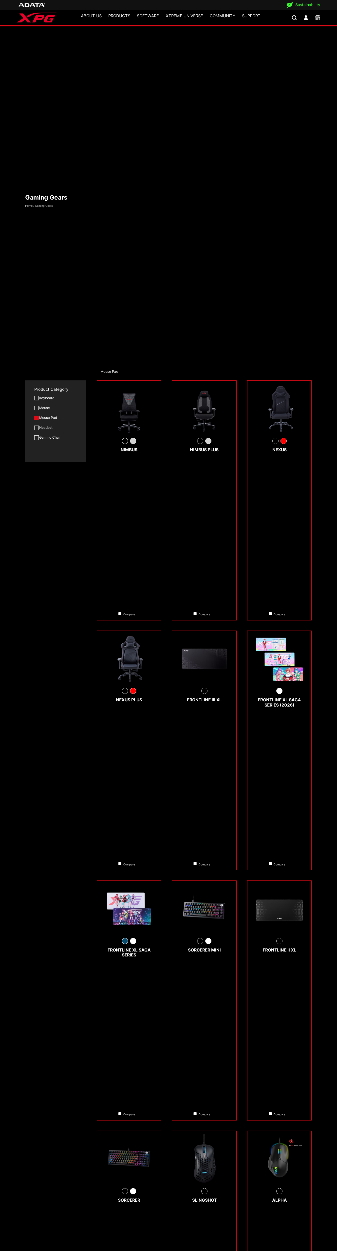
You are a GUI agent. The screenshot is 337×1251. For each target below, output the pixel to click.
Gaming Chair (50, 437)
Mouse (44, 408)
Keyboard (46, 398)
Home (29, 205)
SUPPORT (251, 15)
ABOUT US (91, 15)
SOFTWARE (148, 15)
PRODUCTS (119, 15)
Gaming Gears (44, 205)
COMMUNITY (222, 15)
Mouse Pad (48, 418)
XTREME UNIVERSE (184, 15)
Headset (46, 427)
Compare (129, 614)
